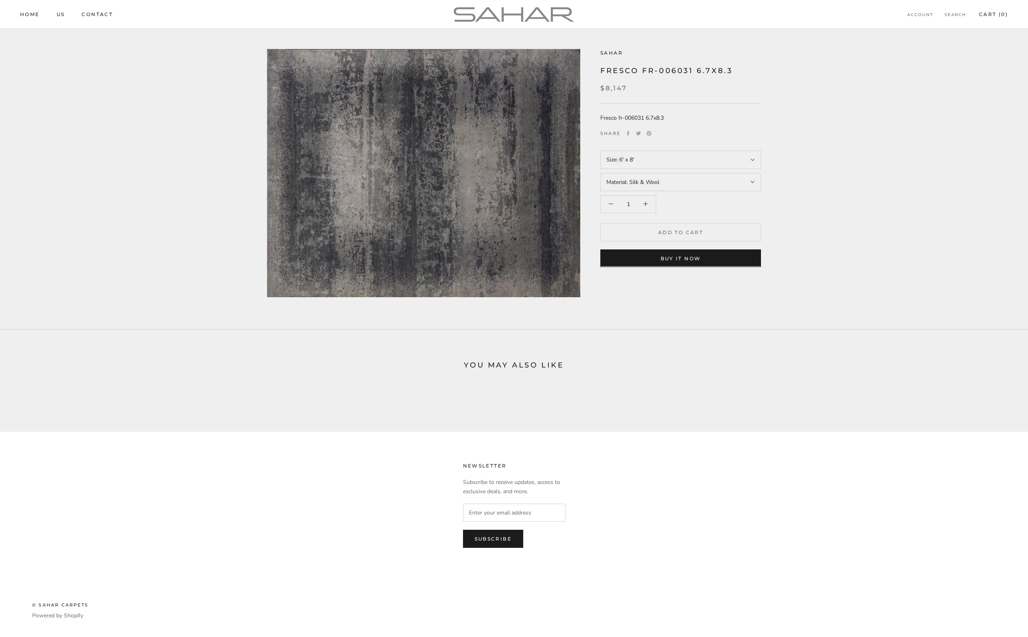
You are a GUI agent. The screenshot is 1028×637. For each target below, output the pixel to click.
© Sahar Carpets (60, 605)
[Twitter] (638, 133)
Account (920, 14)
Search (955, 14)
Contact (97, 14)
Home (30, 14)
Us (61, 14)
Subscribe (493, 539)
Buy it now (681, 258)
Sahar (611, 53)
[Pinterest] (649, 133)
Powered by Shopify (57, 615)
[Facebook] (628, 133)
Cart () (993, 14)
